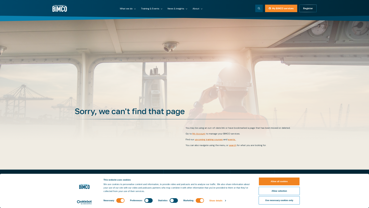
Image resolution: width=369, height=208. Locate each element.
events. (232, 139)
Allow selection (279, 191)
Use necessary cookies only (279, 200)
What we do (126, 8)
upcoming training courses (209, 139)
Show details (215, 200)
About (196, 8)
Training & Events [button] (150, 8)
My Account (198, 133)
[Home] (59, 8)
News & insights (176, 8)
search (232, 145)
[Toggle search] (259, 8)
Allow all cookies (279, 181)
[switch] (148, 200)
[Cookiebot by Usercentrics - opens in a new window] (84, 202)
